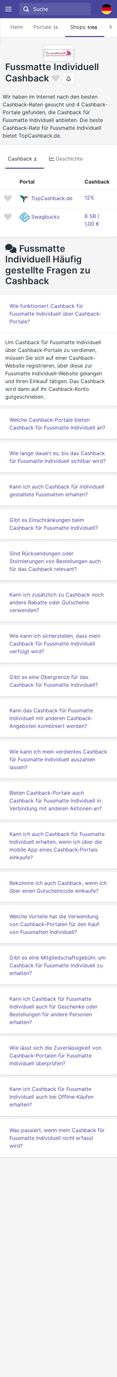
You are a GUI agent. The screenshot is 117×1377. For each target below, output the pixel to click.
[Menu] (8, 9)
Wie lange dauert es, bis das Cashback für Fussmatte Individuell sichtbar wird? (57, 457)
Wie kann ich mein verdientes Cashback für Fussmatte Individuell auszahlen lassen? (58, 759)
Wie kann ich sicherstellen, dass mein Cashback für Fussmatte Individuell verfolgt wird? (54, 644)
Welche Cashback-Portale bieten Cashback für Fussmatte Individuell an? (57, 424)
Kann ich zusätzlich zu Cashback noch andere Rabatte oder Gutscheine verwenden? (56, 602)
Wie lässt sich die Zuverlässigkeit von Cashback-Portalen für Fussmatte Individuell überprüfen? (55, 1056)
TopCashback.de (51, 198)
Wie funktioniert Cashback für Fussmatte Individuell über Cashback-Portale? (55, 314)
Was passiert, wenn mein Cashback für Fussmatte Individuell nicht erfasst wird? (57, 1138)
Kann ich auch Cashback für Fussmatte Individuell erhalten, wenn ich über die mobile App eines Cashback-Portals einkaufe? (57, 846)
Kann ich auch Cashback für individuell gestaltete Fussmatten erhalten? (56, 490)
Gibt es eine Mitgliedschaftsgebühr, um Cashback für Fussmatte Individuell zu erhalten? (57, 965)
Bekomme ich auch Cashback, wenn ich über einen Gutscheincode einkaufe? (58, 887)
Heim (16, 27)
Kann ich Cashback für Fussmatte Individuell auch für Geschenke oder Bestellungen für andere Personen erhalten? (53, 1010)
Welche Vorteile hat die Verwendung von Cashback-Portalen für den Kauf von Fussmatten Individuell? (54, 924)
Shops (83, 27)
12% (89, 197)
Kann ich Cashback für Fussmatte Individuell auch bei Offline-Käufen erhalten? (51, 1097)
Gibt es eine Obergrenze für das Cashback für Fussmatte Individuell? (53, 681)
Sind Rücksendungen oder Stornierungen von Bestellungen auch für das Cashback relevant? (55, 561)
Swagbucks (45, 216)
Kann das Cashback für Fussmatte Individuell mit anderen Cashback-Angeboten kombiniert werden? (51, 718)
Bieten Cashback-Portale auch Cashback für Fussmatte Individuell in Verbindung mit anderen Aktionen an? (55, 801)
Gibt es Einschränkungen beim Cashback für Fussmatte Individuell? (53, 524)
